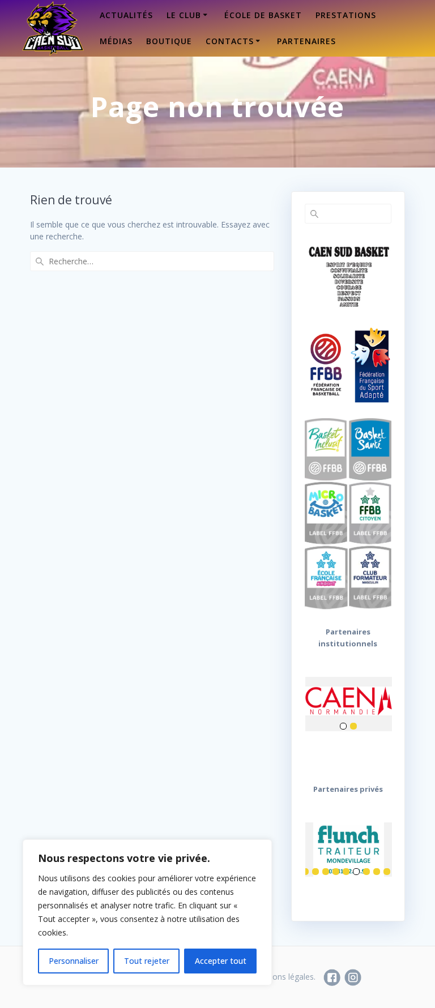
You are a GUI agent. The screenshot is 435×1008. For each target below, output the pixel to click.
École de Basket (263, 15)
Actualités (126, 15)
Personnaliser (74, 960)
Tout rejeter (146, 960)
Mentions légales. (283, 976)
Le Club (184, 15)
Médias (116, 41)
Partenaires (306, 41)
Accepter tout (220, 960)
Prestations (345, 15)
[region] (147, 912)
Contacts (230, 41)
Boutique (169, 41)
